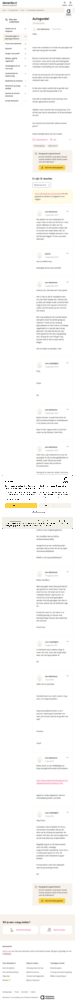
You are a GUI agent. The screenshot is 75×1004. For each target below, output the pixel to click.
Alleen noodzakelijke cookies (55, 506)
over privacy (49, 525)
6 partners (31, 486)
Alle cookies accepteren (21, 506)
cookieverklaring (15, 521)
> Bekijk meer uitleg (38, 512)
